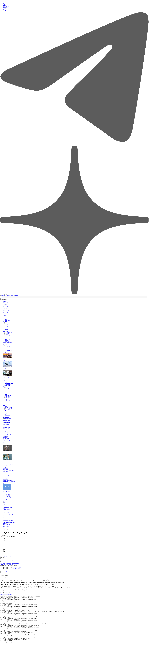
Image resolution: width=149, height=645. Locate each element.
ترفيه (4, 398)
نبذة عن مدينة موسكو (7, 526)
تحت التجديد (7, 346)
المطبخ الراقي (8, 384)
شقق (4, 336)
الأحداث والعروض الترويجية (8, 514)
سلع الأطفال (5, 468)
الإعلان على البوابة (6, 6)
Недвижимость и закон (7, 518)
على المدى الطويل (8, 332)
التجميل (4, 441)
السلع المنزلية (5, 479)
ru (2, 294)
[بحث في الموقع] (146, 297)
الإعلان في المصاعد (6, 498)
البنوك (4, 501)
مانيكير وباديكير (6, 438)
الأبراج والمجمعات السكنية (8, 520)
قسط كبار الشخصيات (9, 383)
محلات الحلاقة (5, 442)
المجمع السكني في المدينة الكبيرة (9, 522)
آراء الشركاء (5, 5)
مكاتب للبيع (5, 321)
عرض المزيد (7, 320)
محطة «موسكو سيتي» (17, 567)
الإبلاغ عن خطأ (3, 556)
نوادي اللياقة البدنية (6, 427)
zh (6, 294)
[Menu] (0, 298)
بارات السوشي (8, 412)
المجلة (4, 9)
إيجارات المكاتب (6, 315)
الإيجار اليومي (7, 333)
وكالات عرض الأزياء (6, 440)
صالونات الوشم (6, 432)
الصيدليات (5, 465)
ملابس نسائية (5, 476)
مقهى (4, 405)
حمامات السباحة (6, 431)
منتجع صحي (5, 437)
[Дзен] (74, 293)
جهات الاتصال (5, 10)
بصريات (4, 474)
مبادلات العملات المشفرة (7, 507)
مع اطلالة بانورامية (8, 407)
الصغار (6, 318)
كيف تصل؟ (13, 564)
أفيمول (4, 444)
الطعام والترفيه (6, 352)
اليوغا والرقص (5, 439)
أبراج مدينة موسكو (6, 524)
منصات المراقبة (8, 400)
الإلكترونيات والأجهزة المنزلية (8, 464)
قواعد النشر (5, 8)
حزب (6, 401)
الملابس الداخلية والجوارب (8, 480)
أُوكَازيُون (6, 329)
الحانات (4, 392)
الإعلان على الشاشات (7, 496)
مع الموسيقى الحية (8, 395)
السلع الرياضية (5, 471)
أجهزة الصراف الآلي (6, 509)
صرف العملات (5, 510)
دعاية (4, 483)
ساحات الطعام (8, 411)
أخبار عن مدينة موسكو (7, 515)
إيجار (6, 327)
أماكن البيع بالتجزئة (6, 326)
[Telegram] (74, 145)
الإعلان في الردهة (6, 495)
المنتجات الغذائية (6, 472)
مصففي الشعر (5, 436)
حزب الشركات (8, 388)
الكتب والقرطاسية (6, 467)
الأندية (6, 399)
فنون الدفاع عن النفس (7, 434)
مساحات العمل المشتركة (8, 342)
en (4, 294)
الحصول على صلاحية (10, 556)
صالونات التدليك (6, 428)
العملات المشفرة (6, 516)
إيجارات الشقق (5, 331)
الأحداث (4, 386)
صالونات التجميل (6, 430)
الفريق (4, 4)
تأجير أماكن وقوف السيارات (8, 349)
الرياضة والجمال (6, 417)
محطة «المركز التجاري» (17, 568)
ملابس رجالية (5, 469)
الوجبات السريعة (6, 410)
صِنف (6, 319)
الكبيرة (6, 316)
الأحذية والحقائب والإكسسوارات (9, 481)
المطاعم (4, 380)
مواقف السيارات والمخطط (5, 564)
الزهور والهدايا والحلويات (7, 475)
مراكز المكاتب (5, 523)
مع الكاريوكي (7, 396)
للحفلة (6, 334)
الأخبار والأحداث (6, 512)
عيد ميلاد (6, 389)
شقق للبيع (5, 344)
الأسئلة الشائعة (5, 7)
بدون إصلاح (7, 347)
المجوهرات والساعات (7, 478)
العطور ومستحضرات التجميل (8, 470)
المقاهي (6, 413)
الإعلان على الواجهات (7, 497)
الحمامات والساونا (6, 429)
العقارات (4, 301)
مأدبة (6, 387)
